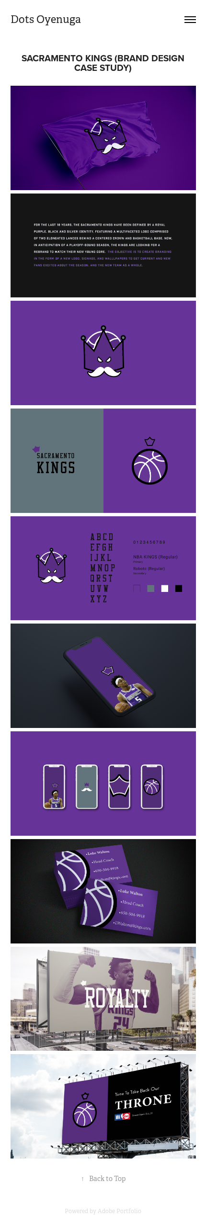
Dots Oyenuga (46, 19)
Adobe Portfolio (119, 1211)
